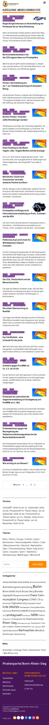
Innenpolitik (35, 607)
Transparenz (35, 623)
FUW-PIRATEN (11, 607)
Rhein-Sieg (10, 623)
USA (32, 627)
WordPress (15, 709)
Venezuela (38, 627)
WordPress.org (11, 653)
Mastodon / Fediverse (18, 717)
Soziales (14, 551)
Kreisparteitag (35, 610)
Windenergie (8, 634)
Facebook (26, 717)
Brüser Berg (28, 591)
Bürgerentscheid (21, 595)
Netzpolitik (24, 49)
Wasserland (13, 630)
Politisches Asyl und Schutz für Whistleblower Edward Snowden (17, 242)
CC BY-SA (29, 689)
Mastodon (7, 694)
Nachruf (25, 545)
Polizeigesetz (17, 619)
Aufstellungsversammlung (17, 587)
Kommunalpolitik (16, 171)
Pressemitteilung (17, 548)
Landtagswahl (13, 615)
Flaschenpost (8, 686)
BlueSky (22, 717)
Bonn (5, 16)
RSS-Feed (37, 717)
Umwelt (10, 626)
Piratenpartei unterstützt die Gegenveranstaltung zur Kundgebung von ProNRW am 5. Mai (22, 399)
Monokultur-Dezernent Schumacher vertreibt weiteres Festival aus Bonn (15, 179)
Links (43, 542)
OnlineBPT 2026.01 (12, 507)
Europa (20, 539)
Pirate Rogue (13, 711)
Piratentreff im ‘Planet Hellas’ (24, 510)
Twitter (29, 717)
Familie (28, 539)
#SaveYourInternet (38, 582)
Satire (5, 551)
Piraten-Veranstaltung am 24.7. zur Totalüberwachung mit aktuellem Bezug (22, 86)
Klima (42, 607)
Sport (22, 551)
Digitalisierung (19, 603)
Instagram (33, 717)
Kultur (23, 360)
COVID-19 (34, 599)
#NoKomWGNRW (10, 582)
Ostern (41, 615)
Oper (5, 548)
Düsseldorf (31, 603)
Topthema (19, 18)
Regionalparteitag (34, 619)
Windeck (39, 630)
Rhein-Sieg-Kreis (35, 548)
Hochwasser (25, 607)
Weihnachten (26, 630)
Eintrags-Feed (20, 650)
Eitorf (38, 603)
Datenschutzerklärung (34, 685)
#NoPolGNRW (23, 582)
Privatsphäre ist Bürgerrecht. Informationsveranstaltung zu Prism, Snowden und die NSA (24, 213)
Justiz (11, 47)
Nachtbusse (26, 615)
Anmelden (7, 650)
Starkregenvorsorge (23, 623)
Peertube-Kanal (9, 690)
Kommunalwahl (20, 610)
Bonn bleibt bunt (12, 591)
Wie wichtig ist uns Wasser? (15, 463)
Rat (24, 619)
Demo (11, 358)
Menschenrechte (16, 16)
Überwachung (9, 20)
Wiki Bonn (7, 682)
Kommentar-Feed (37, 650)
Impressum (29, 681)
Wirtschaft (35, 555)
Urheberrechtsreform (22, 626)
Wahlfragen (23, 555)
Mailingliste (14, 717)
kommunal (7, 611)
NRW (34, 615)
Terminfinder (8, 678)
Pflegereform (7, 619)
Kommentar (8, 542)
